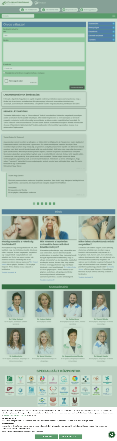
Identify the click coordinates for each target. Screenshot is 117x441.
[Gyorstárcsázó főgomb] (112, 435)
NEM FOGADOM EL (70, 436)
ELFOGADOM (46, 436)
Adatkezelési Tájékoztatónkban (15, 415)
